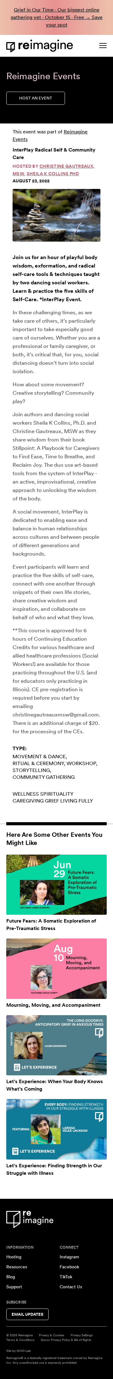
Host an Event (35, 98)
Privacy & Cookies (51, 1335)
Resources (16, 1266)
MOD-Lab (24, 1350)
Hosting (13, 1256)
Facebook (69, 1266)
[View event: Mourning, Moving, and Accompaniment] (56, 968)
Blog (10, 1276)
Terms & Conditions (20, 1340)
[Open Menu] (103, 46)
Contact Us (71, 1286)
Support (14, 1286)
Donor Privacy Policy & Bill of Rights (66, 1340)
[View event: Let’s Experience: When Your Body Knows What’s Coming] (56, 1045)
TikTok (66, 1276)
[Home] (40, 46)
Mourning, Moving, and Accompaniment (53, 1005)
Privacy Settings (82, 1335)
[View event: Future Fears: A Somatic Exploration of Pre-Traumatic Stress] (56, 885)
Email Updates (27, 1314)
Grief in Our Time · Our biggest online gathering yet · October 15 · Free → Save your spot (57, 17)
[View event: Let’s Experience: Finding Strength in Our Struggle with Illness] (56, 1129)
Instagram (69, 1256)
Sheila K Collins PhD (53, 173)
